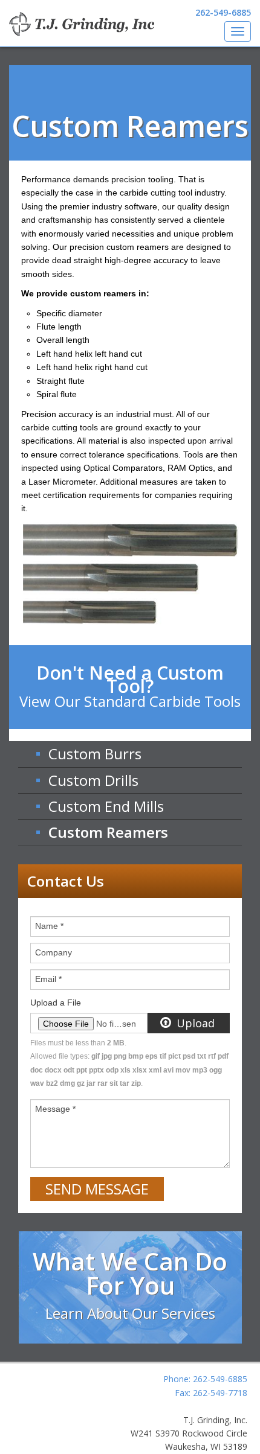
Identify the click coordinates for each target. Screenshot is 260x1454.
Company (53, 952)
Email (48, 979)
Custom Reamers (108, 832)
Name (49, 926)
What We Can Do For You (130, 1284)
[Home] (81, 24)
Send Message (97, 1189)
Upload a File (55, 1002)
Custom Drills (93, 780)
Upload (194, 1023)
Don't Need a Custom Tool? (130, 685)
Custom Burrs (94, 754)
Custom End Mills (106, 806)
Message (55, 1109)
